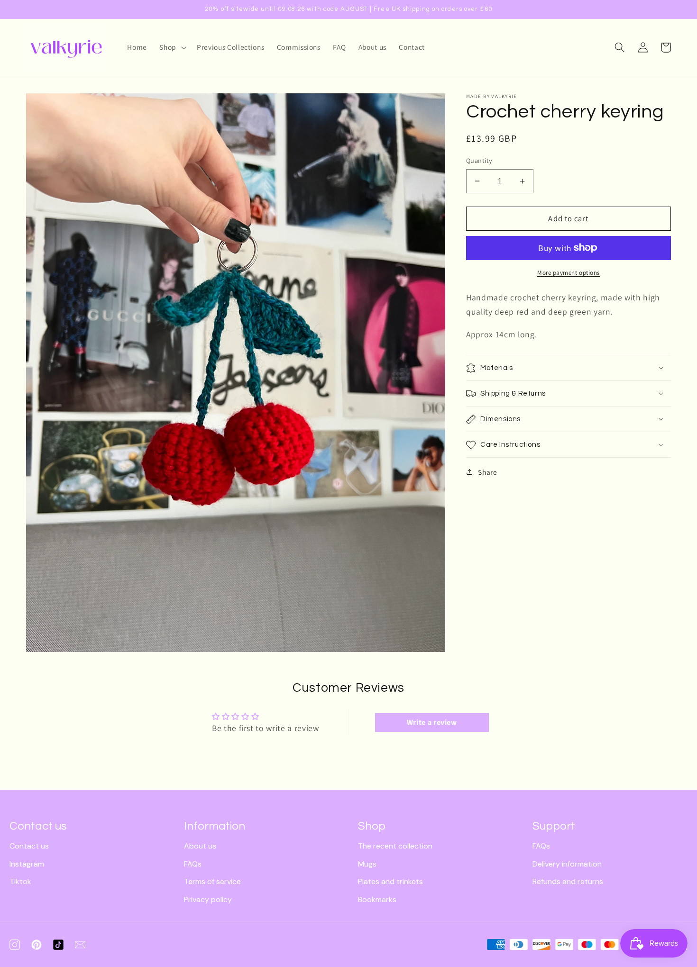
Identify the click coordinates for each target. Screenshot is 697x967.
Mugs (367, 864)
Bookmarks (377, 899)
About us (200, 846)
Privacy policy (208, 899)
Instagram (26, 864)
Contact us (29, 846)
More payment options (568, 273)
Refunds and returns (567, 881)
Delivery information (567, 864)
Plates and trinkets (390, 881)
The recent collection (395, 846)
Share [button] (487, 472)
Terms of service (212, 881)
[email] (80, 945)
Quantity (479, 160)
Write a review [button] (432, 722)
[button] (172, 47)
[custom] (14, 945)
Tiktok (20, 881)
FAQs (193, 864)
